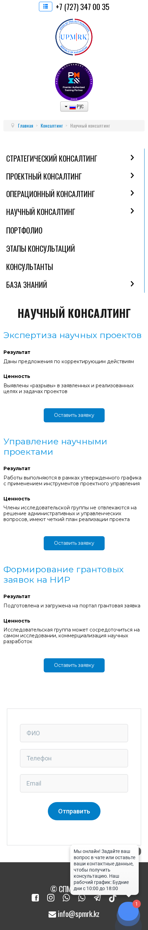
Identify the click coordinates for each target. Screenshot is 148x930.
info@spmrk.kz (77, 913)
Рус (80, 106)
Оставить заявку (74, 415)
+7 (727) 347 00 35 (82, 6)
